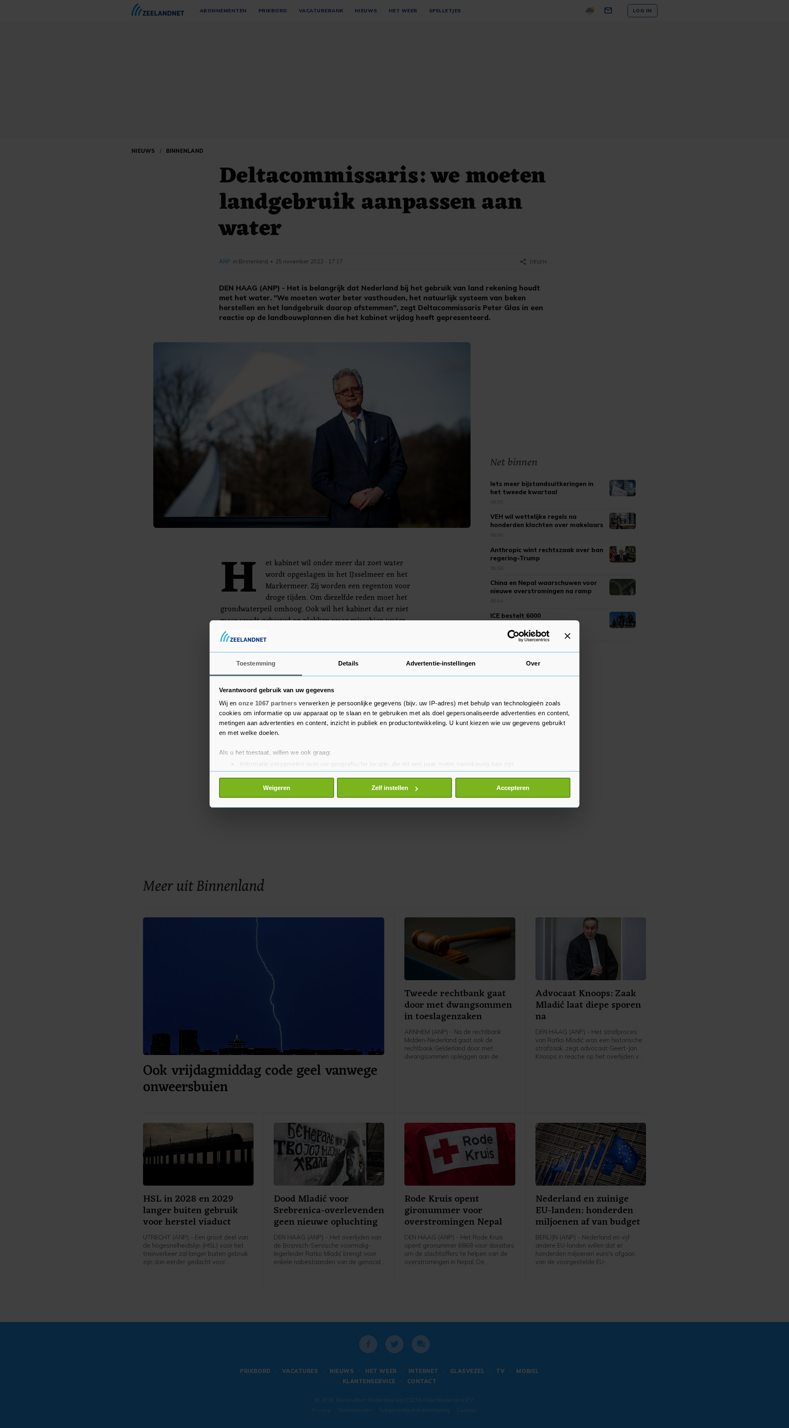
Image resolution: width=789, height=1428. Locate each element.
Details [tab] (348, 663)
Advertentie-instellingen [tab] (440, 663)
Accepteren (512, 787)
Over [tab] (533, 663)
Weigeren (276, 787)
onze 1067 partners (267, 703)
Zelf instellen (389, 787)
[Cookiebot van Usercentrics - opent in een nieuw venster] (513, 636)
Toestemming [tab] (255, 663)
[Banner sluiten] (567, 636)
